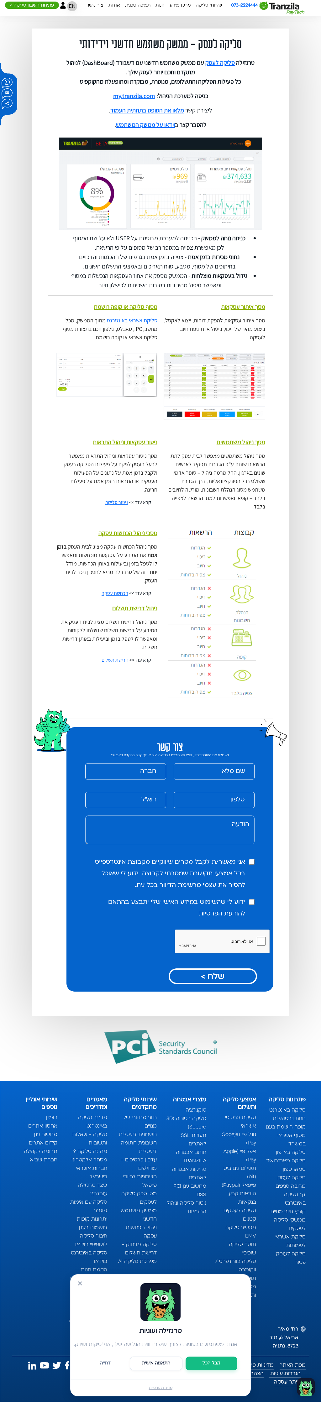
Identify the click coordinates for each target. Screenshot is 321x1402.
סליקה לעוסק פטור (291, 1258)
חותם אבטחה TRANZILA (191, 1157)
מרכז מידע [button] (180, 5)
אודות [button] (114, 5)
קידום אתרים (43, 1143)
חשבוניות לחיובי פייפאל (140, 1181)
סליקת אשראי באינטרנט (132, 320)
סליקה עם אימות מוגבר (88, 1206)
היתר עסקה (287, 1382)
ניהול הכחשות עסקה (141, 1232)
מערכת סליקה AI (137, 1261)
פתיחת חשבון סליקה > (32, 5)
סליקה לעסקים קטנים (240, 1215)
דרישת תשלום (115, 660)
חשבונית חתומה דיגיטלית (139, 1147)
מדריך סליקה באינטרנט (92, 1122)
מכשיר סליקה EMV (240, 1232)
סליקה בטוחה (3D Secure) (186, 1123)
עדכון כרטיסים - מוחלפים (139, 1164)
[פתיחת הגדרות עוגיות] (306, 1387)
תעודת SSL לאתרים (193, 1140)
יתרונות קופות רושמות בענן (92, 1223)
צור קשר (95, 5)
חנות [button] (160, 5)
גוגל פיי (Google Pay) (239, 1139)
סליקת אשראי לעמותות (290, 1241)
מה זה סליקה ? (90, 1151)
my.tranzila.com (134, 96)
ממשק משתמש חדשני (139, 1215)
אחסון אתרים (42, 1126)
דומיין (51, 1117)
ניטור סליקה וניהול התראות (186, 1207)
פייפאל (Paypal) (239, 1185)
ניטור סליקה (116, 502)
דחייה (105, 1363)
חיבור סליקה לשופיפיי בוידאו (91, 1240)
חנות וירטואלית (289, 1118)
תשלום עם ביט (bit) (240, 1173)
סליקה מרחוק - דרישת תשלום (139, 1249)
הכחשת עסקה (115, 593)
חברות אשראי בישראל (91, 1173)
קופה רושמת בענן (286, 1127)
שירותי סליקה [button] (209, 5)
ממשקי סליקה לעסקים (290, 1224)
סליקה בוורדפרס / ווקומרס (235, 1266)
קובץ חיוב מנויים (288, 1211)
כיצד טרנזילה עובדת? (92, 1189)
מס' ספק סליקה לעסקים (139, 1198)
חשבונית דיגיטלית (138, 1134)
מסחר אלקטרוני (89, 1160)
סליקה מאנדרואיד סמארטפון (286, 1165)
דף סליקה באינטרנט (295, 1199)
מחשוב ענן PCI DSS (189, 1190)
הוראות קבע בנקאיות (242, 1198)
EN (72, 6)
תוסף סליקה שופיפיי (242, 1249)
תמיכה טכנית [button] (137, 5)
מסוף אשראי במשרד (291, 1140)
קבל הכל (211, 1363)
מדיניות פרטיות (160, 1388)
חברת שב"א (43, 1160)
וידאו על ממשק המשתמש (145, 125)
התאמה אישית (156, 1363)
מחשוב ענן (45, 1134)
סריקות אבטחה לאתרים (189, 1173)
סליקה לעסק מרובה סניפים (291, 1182)
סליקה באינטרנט (287, 1110)
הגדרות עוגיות (285, 1373)
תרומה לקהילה (40, 1151)
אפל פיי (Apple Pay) (240, 1156)
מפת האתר (293, 1365)
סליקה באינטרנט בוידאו (89, 1257)
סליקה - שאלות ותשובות (89, 1139)
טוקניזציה (196, 1110)
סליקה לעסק (220, 63)
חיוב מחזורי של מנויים (140, 1122)
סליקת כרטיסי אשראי (240, 1122)
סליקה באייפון (291, 1152)
